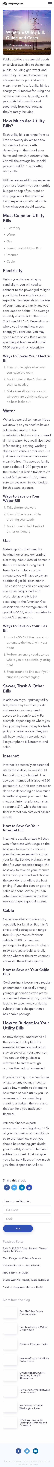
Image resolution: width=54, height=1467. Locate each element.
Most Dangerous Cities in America (22, 1258)
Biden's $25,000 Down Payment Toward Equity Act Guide (25, 1250)
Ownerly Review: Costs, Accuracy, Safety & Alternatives (32, 1375)
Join (18, 1228)
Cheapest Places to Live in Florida (21, 1265)
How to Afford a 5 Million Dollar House (33, 1328)
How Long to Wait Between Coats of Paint (35, 1391)
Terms (25, 1461)
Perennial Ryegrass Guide (33, 1344)
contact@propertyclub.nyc (27, 1464)
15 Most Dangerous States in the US (23, 1286)
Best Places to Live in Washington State (31, 1407)
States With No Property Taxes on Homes (26, 1279)
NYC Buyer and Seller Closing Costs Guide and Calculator (33, 1422)
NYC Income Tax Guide (15, 1272)
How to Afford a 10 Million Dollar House (34, 1360)
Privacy (34, 1461)
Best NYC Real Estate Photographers (31, 1312)
